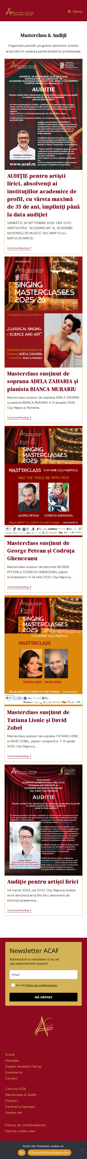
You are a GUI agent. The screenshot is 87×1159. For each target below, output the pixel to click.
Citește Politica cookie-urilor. (49, 1152)
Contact (11, 1078)
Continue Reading (19, 248)
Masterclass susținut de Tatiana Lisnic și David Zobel (38, 719)
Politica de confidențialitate (41, 985)
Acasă (9, 1054)
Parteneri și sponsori (20, 1107)
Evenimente (14, 1072)
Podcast (11, 1101)
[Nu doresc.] (82, 1150)
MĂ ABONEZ (43, 997)
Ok (22, 1152)
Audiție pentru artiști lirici (42, 881)
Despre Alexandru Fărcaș (23, 1066)
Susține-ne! (13, 1113)
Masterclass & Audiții (20, 1095)
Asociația (12, 1060)
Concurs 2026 (15, 1089)
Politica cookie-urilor (20, 1131)
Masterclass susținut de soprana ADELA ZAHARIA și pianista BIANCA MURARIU (42, 381)
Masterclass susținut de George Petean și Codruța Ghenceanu (41, 550)
